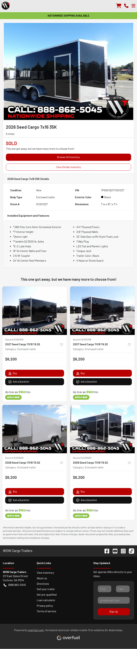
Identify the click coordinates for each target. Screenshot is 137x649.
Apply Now (13, 397)
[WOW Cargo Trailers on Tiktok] (130, 551)
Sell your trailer (46, 589)
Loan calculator (46, 600)
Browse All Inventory (68, 157)
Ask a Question (21, 381)
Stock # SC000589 (82, 457)
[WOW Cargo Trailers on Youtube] (114, 551)
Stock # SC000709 (14, 339)
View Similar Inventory (68, 167)
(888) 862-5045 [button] (17, 584)
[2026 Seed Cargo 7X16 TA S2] (34, 429)
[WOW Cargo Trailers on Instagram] (122, 551)
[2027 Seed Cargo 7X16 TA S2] (34, 310)
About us (42, 578)
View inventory (45, 572)
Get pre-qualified (47, 594)
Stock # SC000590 (14, 457)
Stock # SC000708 (82, 339)
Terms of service (46, 611)
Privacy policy (45, 605)
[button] (126, 5)
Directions (43, 583)
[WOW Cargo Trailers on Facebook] (105, 551)
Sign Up (113, 611)
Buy (15, 373)
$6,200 (11, 359)
